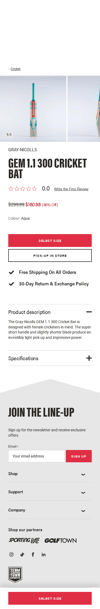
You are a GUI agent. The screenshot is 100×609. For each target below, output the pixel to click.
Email (13, 446)
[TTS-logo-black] (15, 576)
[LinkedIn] (43, 555)
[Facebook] (33, 555)
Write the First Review (71, 189)
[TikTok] (22, 555)
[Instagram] (11, 555)
